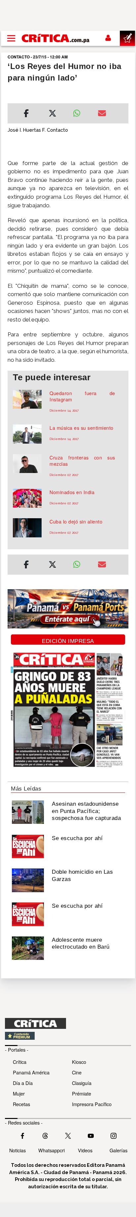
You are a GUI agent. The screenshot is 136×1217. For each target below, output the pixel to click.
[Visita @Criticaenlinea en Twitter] (45, 1134)
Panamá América (31, 1072)
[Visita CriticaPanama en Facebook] (22, 1134)
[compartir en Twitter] (52, 114)
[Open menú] (11, 38)
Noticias (17, 1150)
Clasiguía (81, 1082)
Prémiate (81, 1093)
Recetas (21, 1103)
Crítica (19, 1061)
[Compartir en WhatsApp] (80, 111)
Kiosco (79, 1061)
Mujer (19, 1093)
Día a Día (23, 1082)
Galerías (118, 1150)
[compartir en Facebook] (26, 114)
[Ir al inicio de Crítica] (55, 38)
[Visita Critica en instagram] (114, 1134)
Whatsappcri (51, 1150)
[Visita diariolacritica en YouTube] (91, 1134)
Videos (85, 1150)
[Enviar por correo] (102, 114)
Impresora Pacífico (92, 1103)
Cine (77, 1072)
